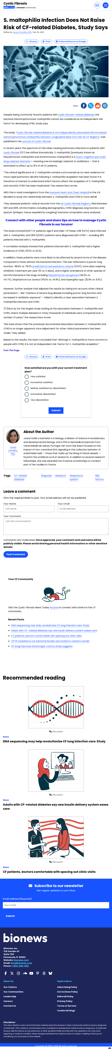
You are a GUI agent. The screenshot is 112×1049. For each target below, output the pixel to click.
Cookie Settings (66, 1010)
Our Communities (13, 991)
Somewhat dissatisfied (43, 394)
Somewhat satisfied (41, 382)
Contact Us (10, 1005)
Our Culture (10, 987)
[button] (97, 5)
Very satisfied (37, 376)
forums (54, 607)
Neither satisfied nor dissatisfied (48, 388)
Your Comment (12, 516)
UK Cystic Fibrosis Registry (75, 203)
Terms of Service (66, 1005)
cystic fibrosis (11, 152)
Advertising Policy (67, 987)
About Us (8, 981)
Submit (56, 410)
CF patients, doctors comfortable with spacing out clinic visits (46, 635)
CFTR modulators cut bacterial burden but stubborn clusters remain (50, 641)
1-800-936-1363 (20, 965)
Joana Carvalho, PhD (22, 32)
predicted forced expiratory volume (53, 266)
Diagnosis (46, 475)
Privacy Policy (64, 1001)
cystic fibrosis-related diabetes (76, 114)
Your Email (64, 503)
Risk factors (99, 477)
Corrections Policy (67, 991)
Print (47, 41)
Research (60, 475)
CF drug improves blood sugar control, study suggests (42, 646)
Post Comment (15, 554)
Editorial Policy (65, 996)
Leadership (10, 996)
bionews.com (21, 960)
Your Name (10, 503)
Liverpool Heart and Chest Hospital (69, 192)
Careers (8, 1001)
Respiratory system (76, 477)
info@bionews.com (21, 963)
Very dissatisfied (39, 399)
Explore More (64, 981)
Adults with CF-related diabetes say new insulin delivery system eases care (54, 630)
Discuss (32, 41)
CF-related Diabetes (20, 477)
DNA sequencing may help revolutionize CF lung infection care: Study (50, 625)
